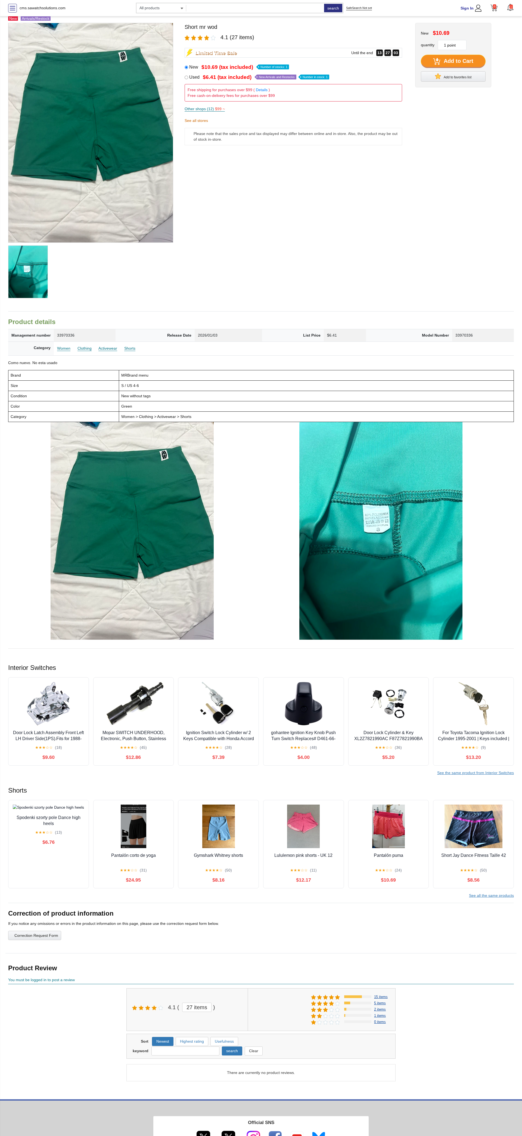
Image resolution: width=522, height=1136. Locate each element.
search (333, 8)
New (238, 67)
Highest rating (192, 1041)
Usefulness (224, 1041)
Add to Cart (457, 61)
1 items (380, 1016)
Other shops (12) (205, 109)
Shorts (129, 348)
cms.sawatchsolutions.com (43, 8)
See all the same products (491, 895)
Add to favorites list (457, 77)
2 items (380, 1009)
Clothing (84, 348)
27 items (197, 1007)
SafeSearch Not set (359, 8)
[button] (510, 7)
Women (63, 348)
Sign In (467, 8)
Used (258, 77)
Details (262, 90)
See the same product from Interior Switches (475, 773)
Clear (253, 1051)
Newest (162, 1041)
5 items (380, 1003)
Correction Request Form (36, 935)
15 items (381, 997)
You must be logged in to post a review (41, 980)
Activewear (107, 348)
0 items (380, 1022)
